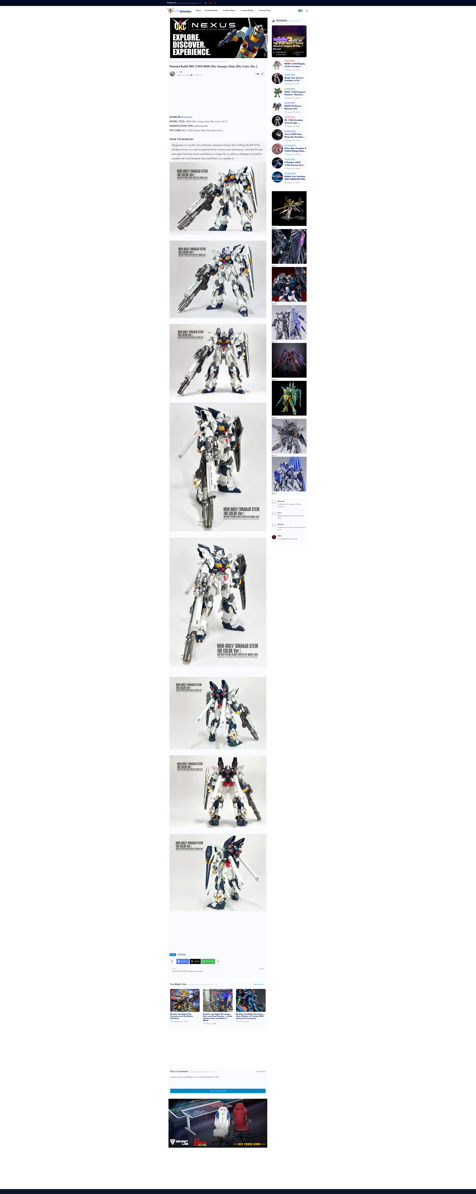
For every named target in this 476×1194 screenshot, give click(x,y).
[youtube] (210, 3)
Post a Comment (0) (218, 1091)
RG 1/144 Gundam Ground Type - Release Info (293, 121)
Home (198, 11)
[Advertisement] (218, 97)
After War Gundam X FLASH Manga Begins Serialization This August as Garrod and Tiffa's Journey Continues (295, 150)
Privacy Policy (265, 11)
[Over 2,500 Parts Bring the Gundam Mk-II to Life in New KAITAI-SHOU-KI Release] (277, 134)
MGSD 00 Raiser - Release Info (293, 107)
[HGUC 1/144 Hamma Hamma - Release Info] (277, 92)
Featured (178, 62)
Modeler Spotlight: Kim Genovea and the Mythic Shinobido (181, 1016)
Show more (258, 984)
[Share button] (218, 961)
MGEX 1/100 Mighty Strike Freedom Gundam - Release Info (294, 65)
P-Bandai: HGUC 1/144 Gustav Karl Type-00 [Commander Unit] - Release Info (294, 164)
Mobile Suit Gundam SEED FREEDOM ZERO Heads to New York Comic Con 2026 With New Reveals (295, 178)
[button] (300, 10)
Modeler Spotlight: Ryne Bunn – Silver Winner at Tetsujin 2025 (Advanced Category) (250, 1016)
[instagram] (215, 3)
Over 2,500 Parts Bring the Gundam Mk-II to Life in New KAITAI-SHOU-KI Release (294, 135)
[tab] (198, 10)
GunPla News (229, 11)
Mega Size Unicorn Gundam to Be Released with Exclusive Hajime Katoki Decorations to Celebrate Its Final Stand (295, 79)
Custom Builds (247, 11)
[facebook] (205, 3)
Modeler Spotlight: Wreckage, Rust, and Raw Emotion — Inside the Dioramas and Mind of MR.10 (217, 1017)
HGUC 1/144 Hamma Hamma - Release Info (294, 93)
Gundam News (211, 11)
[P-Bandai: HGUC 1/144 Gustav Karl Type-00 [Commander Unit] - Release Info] (277, 163)
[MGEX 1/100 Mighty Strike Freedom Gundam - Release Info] (277, 64)
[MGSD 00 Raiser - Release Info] (277, 106)
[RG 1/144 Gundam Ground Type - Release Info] (277, 120)
